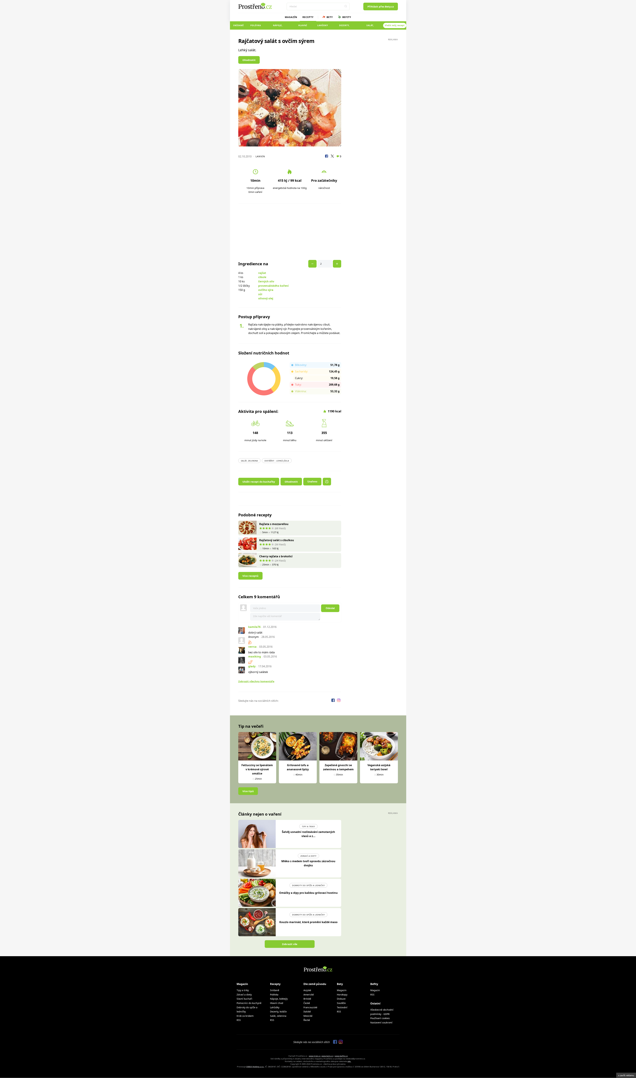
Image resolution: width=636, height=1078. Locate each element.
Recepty (308, 17)
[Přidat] (312, 264)
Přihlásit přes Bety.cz (380, 6)
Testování (342, 1007)
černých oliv (266, 281)
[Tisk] (327, 481)
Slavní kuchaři (244, 998)
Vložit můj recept (395, 25)
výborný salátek (258, 672)
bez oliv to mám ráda (261, 652)
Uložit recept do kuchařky (258, 481)
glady (252, 666)
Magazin (342, 990)
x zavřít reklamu (626, 1075)
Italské (307, 1011)
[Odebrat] (337, 264)
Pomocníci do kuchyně (249, 1003)
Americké (308, 994)
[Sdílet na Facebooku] (326, 156)
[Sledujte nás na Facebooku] (333, 700)
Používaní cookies (380, 1018)
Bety (329, 17)
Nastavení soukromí (381, 1022)
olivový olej (265, 298)
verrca (252, 646)
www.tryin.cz (314, 1056)
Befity (346, 17)
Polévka (255, 25)
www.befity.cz (341, 1056)
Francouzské (310, 1007)
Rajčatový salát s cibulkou (276, 540)
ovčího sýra (265, 290)
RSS (239, 1020)
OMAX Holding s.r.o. (255, 1066)
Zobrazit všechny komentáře (256, 681)
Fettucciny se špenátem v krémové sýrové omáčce (257, 769)
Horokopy (342, 994)
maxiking (254, 656)
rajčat (262, 273)
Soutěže (341, 1003)
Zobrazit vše (289, 944)
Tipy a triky (308, 826)
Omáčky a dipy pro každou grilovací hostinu (308, 893)
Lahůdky (322, 25)
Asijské (307, 990)
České (306, 1003)
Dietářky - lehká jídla (277, 460)
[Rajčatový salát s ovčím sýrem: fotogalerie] (289, 107)
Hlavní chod (302, 27)
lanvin (260, 156)
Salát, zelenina (370, 27)
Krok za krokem (245, 1015)
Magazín (291, 17)
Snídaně (238, 25)
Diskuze (341, 998)
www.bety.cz (327, 1056)
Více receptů (250, 575)
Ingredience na (253, 263)
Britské (307, 998)
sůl (260, 294)
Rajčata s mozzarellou (273, 524)
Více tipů (248, 791)
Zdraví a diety (308, 856)
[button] (346, 6)
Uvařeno (312, 481)
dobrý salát (255, 632)
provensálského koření (273, 286)
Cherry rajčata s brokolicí (275, 556)
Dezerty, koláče (344, 27)
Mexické (307, 1015)
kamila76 (254, 627)
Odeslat (330, 608)
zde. (349, 1061)
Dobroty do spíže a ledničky (308, 885)
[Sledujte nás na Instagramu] (338, 700)
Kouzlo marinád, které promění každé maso (308, 922)
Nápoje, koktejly (277, 27)
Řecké (306, 1020)
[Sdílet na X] (332, 156)
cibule (262, 277)
